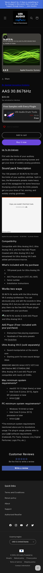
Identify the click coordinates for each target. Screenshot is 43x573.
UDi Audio (20, 555)
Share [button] (7, 79)
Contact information (22, 565)
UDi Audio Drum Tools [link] (26, 112)
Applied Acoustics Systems (10, 236)
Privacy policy (32, 558)
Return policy (10, 498)
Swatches (12, 340)
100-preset (12, 270)
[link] (10, 115)
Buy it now (21, 142)
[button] (5, 18)
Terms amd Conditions (14, 492)
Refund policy (19, 558)
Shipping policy (29, 562)
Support (8, 509)
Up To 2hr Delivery (10, 150)
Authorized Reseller (13, 515)
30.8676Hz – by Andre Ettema (29, 236)
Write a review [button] (21, 468)
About (7, 504)
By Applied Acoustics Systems (16, 85)
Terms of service (16, 562)
